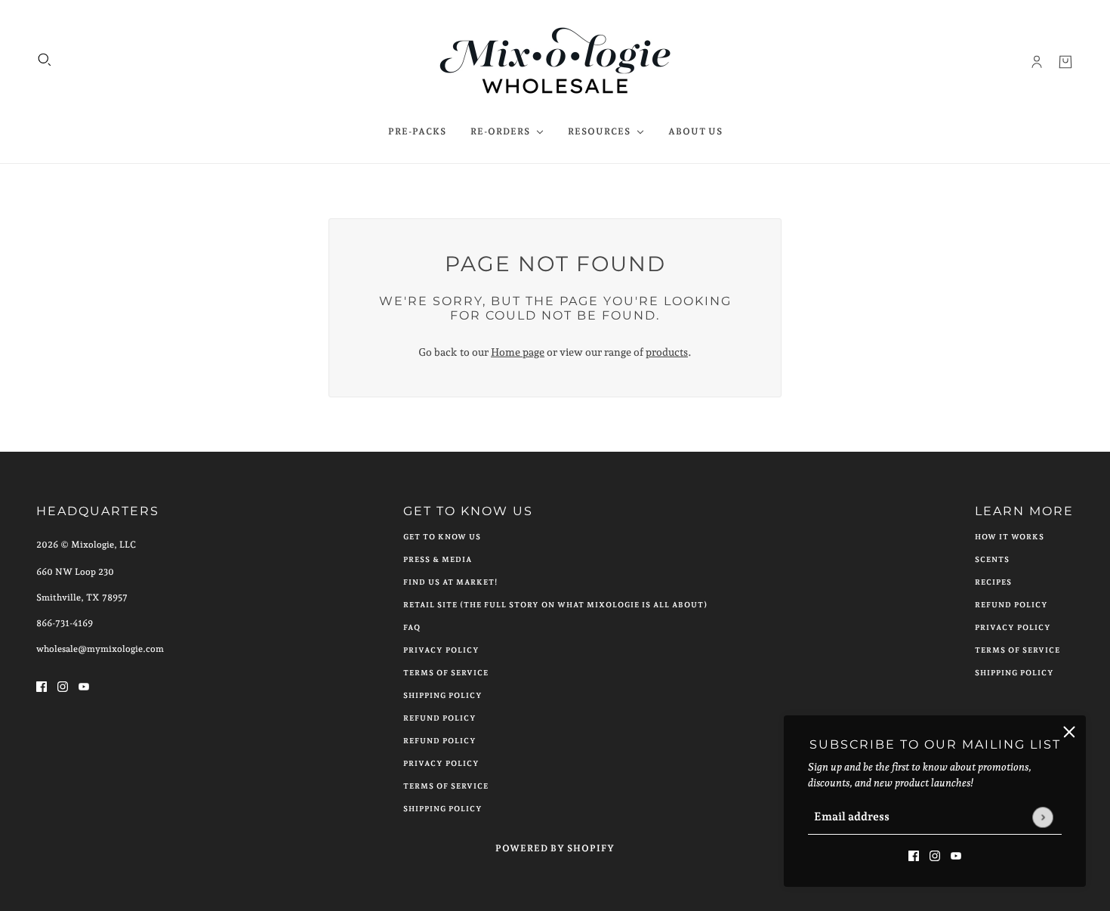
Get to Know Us (442, 537)
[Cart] (1065, 62)
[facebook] (913, 855)
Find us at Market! (450, 582)
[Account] (1036, 62)
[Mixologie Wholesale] (555, 62)
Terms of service (446, 786)
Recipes (993, 582)
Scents (992, 559)
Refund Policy (439, 718)
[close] (1069, 732)
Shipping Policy (443, 695)
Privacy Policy (441, 650)
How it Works (1009, 537)
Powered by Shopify (555, 848)
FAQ (412, 627)
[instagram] (934, 855)
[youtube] (956, 855)
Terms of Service (446, 673)
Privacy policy (441, 763)
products (667, 352)
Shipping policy (443, 808)
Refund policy (439, 741)
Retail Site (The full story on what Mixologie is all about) (555, 605)
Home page (517, 352)
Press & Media (437, 559)
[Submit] (1042, 817)
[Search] (44, 59)
